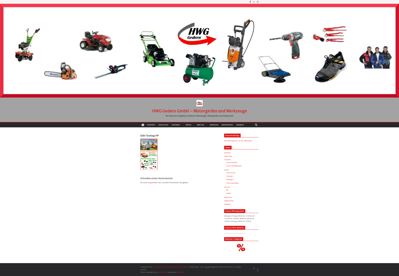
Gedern (228, 193)
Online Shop (163, 125)
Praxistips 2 (230, 180)
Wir (227, 190)
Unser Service (230, 173)
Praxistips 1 (230, 176)
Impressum (214, 125)
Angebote (240, 125)
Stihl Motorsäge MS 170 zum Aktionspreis (238, 141)
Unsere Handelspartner (234, 166)
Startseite (151, 125)
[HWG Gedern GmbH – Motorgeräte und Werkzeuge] (199, 5)
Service (188, 125)
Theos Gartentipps (232, 183)
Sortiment (176, 125)
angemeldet (152, 182)
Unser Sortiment (231, 162)
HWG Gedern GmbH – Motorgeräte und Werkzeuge (199, 111)
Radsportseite (227, 125)
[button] (181, 124)
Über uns (200, 125)
